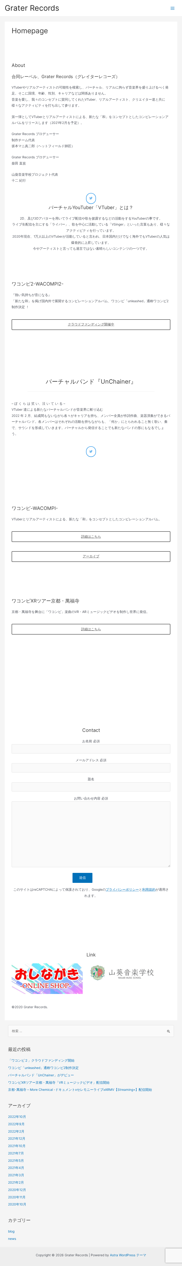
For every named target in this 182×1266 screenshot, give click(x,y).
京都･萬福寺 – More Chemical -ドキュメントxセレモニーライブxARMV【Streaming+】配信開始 (80, 1090)
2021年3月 (16, 1175)
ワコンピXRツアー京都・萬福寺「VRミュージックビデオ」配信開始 (58, 1082)
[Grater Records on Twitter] (91, 451)
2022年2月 (16, 1131)
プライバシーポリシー (122, 889)
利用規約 (148, 889)
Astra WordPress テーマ (128, 1255)
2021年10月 (17, 1146)
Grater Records (32, 8)
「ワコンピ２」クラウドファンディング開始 (41, 1060)
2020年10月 (17, 1204)
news (12, 1239)
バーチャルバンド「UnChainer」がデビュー (41, 1075)
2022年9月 (16, 1124)
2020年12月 (17, 1190)
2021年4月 (16, 1168)
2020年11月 (17, 1197)
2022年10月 (17, 1117)
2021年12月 (16, 1138)
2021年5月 (16, 1160)
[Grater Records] (91, 198)
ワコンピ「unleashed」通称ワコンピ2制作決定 (43, 1068)
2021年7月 (16, 1153)
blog (11, 1231)
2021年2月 (16, 1182)
